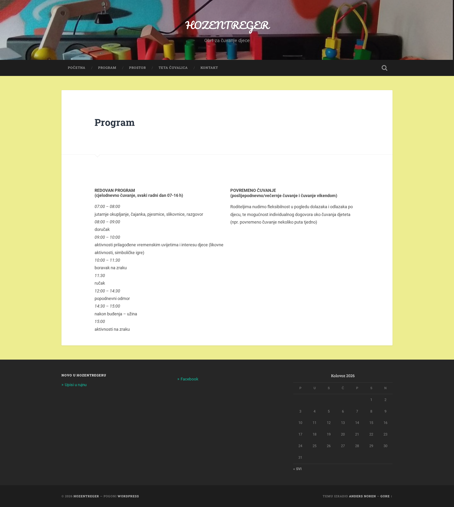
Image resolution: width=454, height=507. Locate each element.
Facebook (189, 379)
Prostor (137, 68)
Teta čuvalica (173, 68)
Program (107, 68)
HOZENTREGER (227, 25)
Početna (76, 68)
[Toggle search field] (384, 68)
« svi (297, 469)
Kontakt (209, 68)
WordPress (128, 496)
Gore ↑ (386, 496)
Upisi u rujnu (76, 384)
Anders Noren (362, 496)
